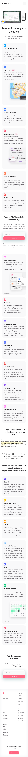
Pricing (19, 696)
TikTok (21, 717)
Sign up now (14, 753)
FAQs (4, 710)
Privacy (7, 698)
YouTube (21, 718)
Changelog (20, 699)
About (4, 726)
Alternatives (5, 732)
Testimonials (5, 717)
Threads (21, 714)
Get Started (14, 238)
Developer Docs (6, 720)
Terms (4, 698)
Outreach (5, 731)
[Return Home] (3, 695)
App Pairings (5, 734)
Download (20, 698)
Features (20, 695)
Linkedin (21, 715)
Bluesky (21, 720)
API (19, 704)
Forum (4, 714)
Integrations (20, 701)
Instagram (22, 712)
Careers (4, 729)
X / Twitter (22, 710)
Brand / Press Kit (5, 736)
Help (4, 712)
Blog (4, 728)
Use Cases (5, 715)
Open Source (5, 718)
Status (19, 703)
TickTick (10, 448)
